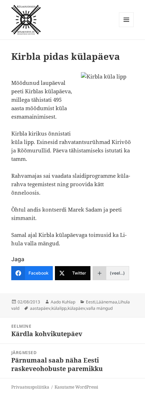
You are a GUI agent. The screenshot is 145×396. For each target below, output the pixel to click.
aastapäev (40, 308)
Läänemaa (106, 302)
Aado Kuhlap (63, 302)
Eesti (90, 302)
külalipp (59, 308)
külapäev (76, 308)
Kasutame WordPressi (76, 387)
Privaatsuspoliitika (30, 387)
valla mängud (99, 308)
